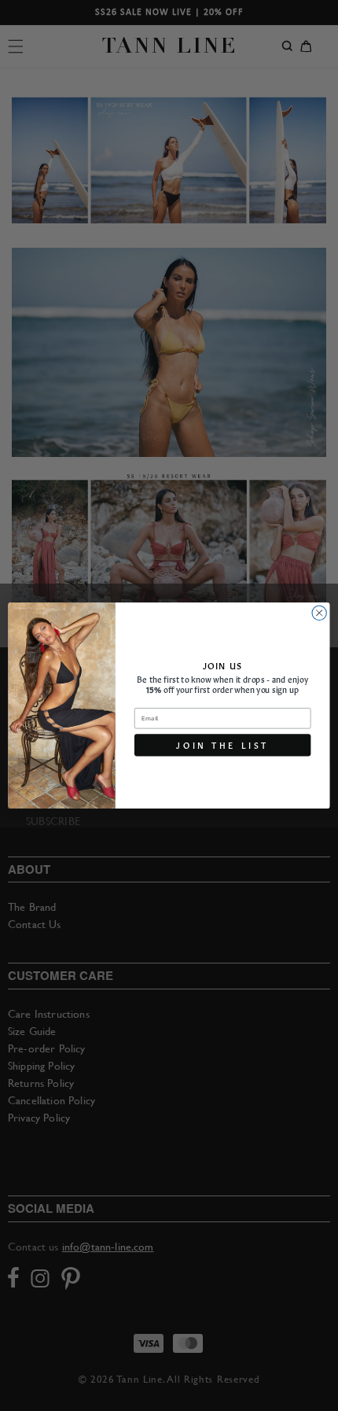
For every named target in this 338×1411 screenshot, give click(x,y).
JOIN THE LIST (222, 745)
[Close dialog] (319, 613)
